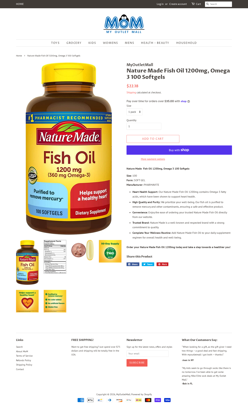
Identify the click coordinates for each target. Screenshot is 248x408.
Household (186, 43)
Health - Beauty (155, 43)
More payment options (153, 159)
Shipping (131, 92)
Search (19, 346)
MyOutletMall (123, 394)
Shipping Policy (24, 364)
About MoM (22, 351)
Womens (110, 43)
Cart (198, 4)
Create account (178, 4)
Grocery (73, 43)
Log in (160, 4)
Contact (20, 369)
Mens (129, 43)
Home (19, 55)
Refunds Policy (23, 360)
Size (129, 105)
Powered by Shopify (141, 394)
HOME (20, 4)
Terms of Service (24, 355)
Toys (55, 43)
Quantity (131, 120)
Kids (92, 43)
